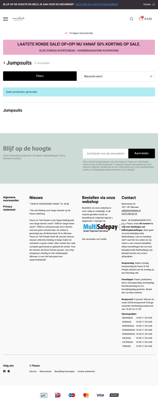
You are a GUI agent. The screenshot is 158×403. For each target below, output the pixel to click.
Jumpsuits (19, 63)
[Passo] (18, 19)
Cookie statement (86, 371)
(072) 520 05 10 (129, 213)
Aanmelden (141, 153)
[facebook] (4, 371)
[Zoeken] (131, 19)
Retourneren (46, 371)
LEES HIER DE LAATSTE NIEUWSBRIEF (96, 4)
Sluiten (147, 4)
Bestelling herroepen (65, 371)
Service (33, 371)
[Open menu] (5, 19)
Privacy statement (9, 208)
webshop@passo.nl (131, 210)
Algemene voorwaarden (11, 199)
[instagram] (8, 371)
